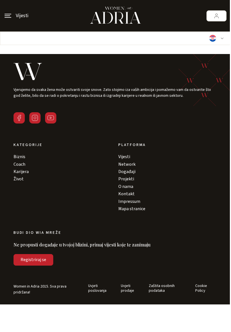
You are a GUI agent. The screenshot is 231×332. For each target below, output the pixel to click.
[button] (215, 38)
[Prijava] (216, 15)
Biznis (19, 156)
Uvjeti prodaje (127, 288)
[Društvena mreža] (19, 118)
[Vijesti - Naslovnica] (115, 16)
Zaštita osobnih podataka (162, 288)
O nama (125, 186)
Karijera (21, 171)
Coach (19, 164)
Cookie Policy (201, 288)
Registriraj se (33, 260)
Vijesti (124, 156)
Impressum (129, 201)
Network (127, 164)
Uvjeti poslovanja (97, 288)
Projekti (126, 178)
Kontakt (126, 193)
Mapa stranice (131, 208)
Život (19, 178)
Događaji (127, 171)
